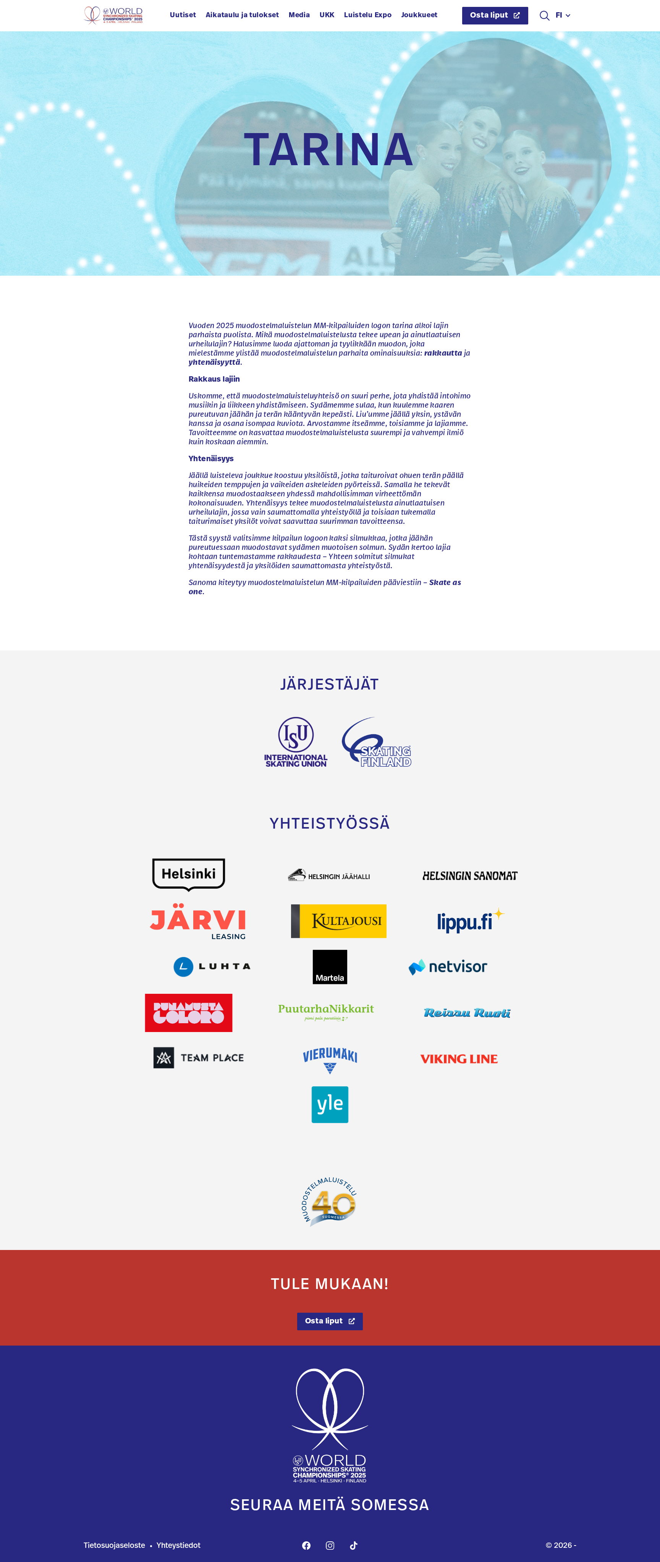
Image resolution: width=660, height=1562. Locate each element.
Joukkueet (419, 15)
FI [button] (560, 16)
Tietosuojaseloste (114, 1546)
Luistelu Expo (367, 15)
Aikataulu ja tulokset (242, 15)
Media (299, 15)
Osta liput (490, 16)
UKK (327, 15)
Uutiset (183, 15)
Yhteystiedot (179, 1546)
